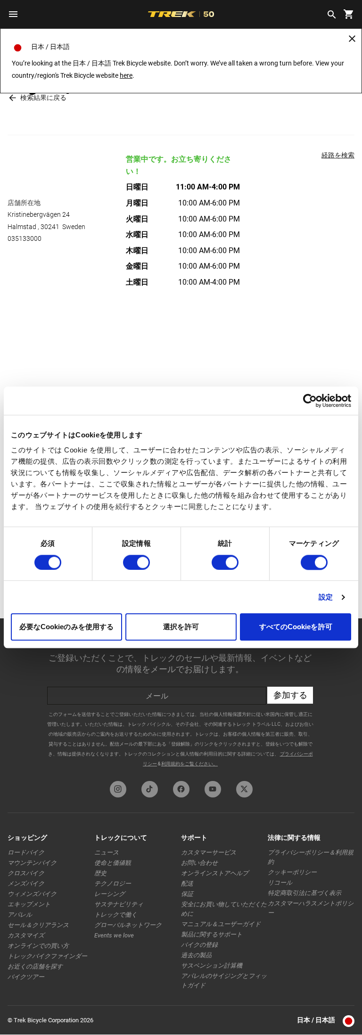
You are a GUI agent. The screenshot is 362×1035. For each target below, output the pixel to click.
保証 (187, 893)
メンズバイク (26, 883)
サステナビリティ (118, 904)
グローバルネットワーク (128, 924)
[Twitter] (244, 789)
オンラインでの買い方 (38, 945)
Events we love (114, 935)
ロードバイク (26, 852)
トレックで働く (115, 914)
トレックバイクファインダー (47, 956)
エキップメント (29, 904)
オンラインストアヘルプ (214, 873)
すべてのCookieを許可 (295, 627)
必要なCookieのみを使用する (66, 627)
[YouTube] (213, 789)
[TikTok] (149, 789)
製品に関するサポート (211, 934)
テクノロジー (112, 883)
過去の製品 (196, 955)
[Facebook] (181, 789)
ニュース (106, 852)
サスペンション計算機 (211, 965)
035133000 (24, 238)
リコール (280, 882)
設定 (326, 597)
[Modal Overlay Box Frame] (181, 697)
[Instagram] (118, 789)
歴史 (100, 873)
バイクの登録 (199, 944)
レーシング (109, 893)
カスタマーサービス (208, 852)
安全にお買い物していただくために (224, 909)
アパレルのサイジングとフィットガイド (224, 980)
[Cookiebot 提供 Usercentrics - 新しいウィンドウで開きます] (310, 401)
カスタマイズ (26, 935)
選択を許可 (181, 627)
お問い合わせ (199, 862)
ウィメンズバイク (32, 893)
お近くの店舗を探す (35, 966)
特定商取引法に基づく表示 (304, 892)
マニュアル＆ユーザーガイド (221, 924)
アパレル (20, 914)
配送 (187, 883)
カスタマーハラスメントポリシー (311, 908)
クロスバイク (26, 873)
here (126, 75)
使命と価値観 (112, 862)
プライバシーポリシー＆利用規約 (311, 857)
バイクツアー (26, 976)
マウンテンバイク (32, 862)
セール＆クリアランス (38, 924)
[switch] (136, 562)
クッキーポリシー (292, 872)
